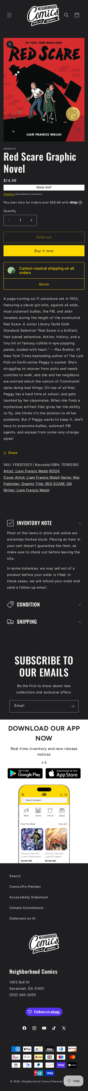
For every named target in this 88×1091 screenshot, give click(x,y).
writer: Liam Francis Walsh (27, 490)
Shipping (9, 193)
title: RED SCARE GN (53, 484)
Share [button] (13, 453)
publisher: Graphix (19, 484)
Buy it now (44, 251)
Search (15, 876)
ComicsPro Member (25, 887)
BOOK (54, 471)
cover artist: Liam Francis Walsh (32, 477)
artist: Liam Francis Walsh (26, 471)
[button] (9, 15)
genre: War (70, 477)
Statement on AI (22, 918)
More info (44, 284)
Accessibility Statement (28, 897)
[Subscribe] (72, 706)
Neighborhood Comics (36, 1081)
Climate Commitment (26, 908)
